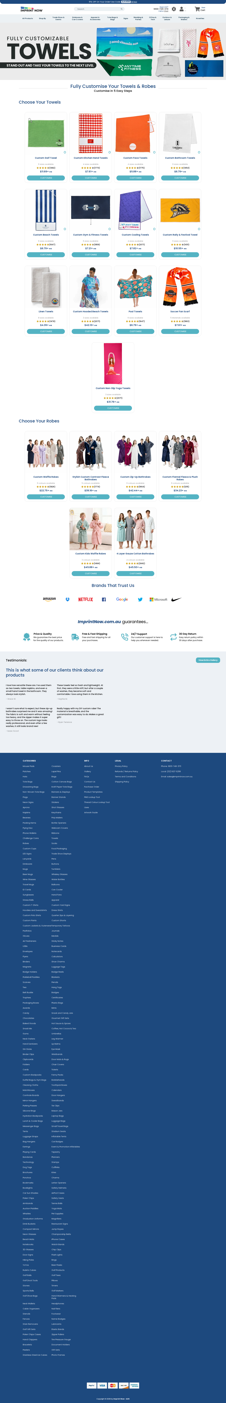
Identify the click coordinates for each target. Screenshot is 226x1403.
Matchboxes (29, 1090)
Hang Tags (57, 987)
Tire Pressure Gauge (61, 1339)
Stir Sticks (27, 1049)
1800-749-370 (161, 9)
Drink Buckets (29, 1223)
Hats (25, 776)
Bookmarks (28, 1182)
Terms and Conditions (125, 776)
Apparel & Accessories (95, 18)
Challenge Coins (31, 838)
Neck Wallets (29, 1303)
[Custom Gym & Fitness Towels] (91, 210)
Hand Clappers (30, 1339)
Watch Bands (58, 1244)
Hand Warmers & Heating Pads (64, 1297)
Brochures (27, 1172)
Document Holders (61, 1344)
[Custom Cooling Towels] (135, 210)
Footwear (56, 1313)
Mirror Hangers (30, 1100)
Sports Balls (28, 1290)
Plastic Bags (57, 1002)
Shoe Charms (58, 961)
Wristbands (57, 1054)
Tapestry (56, 1152)
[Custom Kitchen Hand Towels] (91, 133)
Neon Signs (28, 802)
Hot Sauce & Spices (61, 1023)
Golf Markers (57, 1290)
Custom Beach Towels (46, 234)
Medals (55, 936)
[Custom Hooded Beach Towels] (91, 287)
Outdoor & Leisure (167, 18)
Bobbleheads (58, 1080)
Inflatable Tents (59, 1136)
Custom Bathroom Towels (180, 157)
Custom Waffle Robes (46, 476)
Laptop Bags (58, 1115)
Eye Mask (56, 1049)
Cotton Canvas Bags (62, 781)
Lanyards (27, 858)
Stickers (55, 802)
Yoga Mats (57, 1208)
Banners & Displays (61, 791)
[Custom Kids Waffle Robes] (91, 529)
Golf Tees (56, 1275)
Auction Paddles (30, 1208)
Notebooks (28, 1244)
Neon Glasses (29, 1234)
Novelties (200, 18)
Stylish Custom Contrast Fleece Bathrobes (90, 478)
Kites (54, 1172)
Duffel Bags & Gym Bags (34, 1080)
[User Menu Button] (173, 9)
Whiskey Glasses (59, 874)
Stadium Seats (59, 1131)
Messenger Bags (31, 1126)
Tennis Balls (57, 1203)
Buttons (55, 863)
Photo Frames (58, 1355)
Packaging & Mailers (184, 18)
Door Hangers (58, 1095)
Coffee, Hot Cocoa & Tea (64, 1028)
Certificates (57, 997)
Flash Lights (57, 1254)
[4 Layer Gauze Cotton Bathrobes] (135, 529)
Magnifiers (56, 1218)
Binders (26, 961)
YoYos (26, 1265)
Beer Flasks (57, 1265)
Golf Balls (27, 1275)
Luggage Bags (58, 1121)
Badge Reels (58, 971)
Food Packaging (59, 848)
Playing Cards (29, 1152)
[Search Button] (122, 9)
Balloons (56, 884)
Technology (28, 1162)
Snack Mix (27, 1028)
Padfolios (27, 930)
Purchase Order (91, 786)
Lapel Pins (56, 771)
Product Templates (93, 791)
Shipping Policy (122, 781)
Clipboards (28, 1059)
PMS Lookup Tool (92, 797)
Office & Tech (152, 18)
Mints (54, 1008)
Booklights (28, 1187)
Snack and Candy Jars (62, 1013)
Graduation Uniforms (33, 1218)
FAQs (86, 776)
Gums (26, 1033)
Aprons (26, 807)
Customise (46, 177)
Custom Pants (29, 920)
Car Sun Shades (30, 1193)
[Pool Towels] (135, 287)
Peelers (26, 1349)
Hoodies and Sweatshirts (35, 910)
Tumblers (56, 869)
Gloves (26, 936)
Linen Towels (46, 311)
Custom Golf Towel (46, 157)
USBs (25, 946)
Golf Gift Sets (29, 1329)
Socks (54, 843)
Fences (26, 1318)
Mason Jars (57, 1110)
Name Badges (58, 1318)
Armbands (28, 1203)
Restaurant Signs (60, 1223)
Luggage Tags (58, 966)
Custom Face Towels (135, 157)
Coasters (56, 766)
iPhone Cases (58, 1239)
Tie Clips (55, 1105)
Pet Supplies (57, 1213)
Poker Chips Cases (32, 1334)
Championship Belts (61, 1234)
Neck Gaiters (29, 1038)
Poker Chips (28, 1198)
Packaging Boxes (31, 1002)
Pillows (55, 1280)
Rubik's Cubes (29, 1270)
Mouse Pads (28, 766)
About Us (88, 766)
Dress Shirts (57, 910)
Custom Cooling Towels (135, 234)
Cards (26, 1069)
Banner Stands (59, 797)
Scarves (26, 982)
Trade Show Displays (61, 853)
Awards (26, 1008)
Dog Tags (27, 1167)
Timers (55, 1285)
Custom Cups (29, 848)
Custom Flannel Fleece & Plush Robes (180, 478)
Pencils (55, 982)
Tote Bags (27, 781)
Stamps (55, 1162)
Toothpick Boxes (59, 1085)
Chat (166, 11)
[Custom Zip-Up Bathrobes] (135, 452)
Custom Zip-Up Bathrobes (135, 476)
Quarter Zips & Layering (63, 915)
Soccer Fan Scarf (180, 311)
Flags (25, 797)
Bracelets (27, 1344)
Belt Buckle (28, 992)
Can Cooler (57, 889)
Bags (54, 776)
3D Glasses (28, 1249)
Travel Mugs (28, 884)
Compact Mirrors (31, 1229)
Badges (55, 992)
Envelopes (28, 951)
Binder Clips (28, 1054)
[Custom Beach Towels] (46, 210)
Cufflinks (56, 1167)
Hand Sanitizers (30, 1043)
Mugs (25, 869)
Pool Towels (135, 311)
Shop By (42, 18)
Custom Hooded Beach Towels (90, 311)
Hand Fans (57, 894)
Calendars (57, 1090)
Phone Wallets (29, 833)
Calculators (57, 956)
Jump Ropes (58, 1229)
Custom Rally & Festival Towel (180, 234)
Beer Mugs (28, 874)
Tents (25, 1131)
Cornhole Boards (31, 1095)
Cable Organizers (31, 1308)
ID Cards (27, 889)
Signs (125, 18)
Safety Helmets (59, 1187)
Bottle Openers (59, 822)
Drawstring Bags (30, 786)
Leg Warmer (57, 1038)
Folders (26, 1064)
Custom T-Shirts (30, 905)
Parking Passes (30, 1105)
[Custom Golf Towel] (46, 133)
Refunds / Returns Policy (126, 771)
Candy (26, 1013)
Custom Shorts (59, 920)
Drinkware (27, 863)
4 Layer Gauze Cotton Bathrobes (135, 553)
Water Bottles (58, 879)
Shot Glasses (58, 807)
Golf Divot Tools (30, 1280)
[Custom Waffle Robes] (46, 452)
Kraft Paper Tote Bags (62, 786)
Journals (56, 930)
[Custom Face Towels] (135, 133)
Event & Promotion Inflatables (66, 1146)
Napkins (26, 812)
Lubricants (56, 1324)
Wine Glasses (29, 879)
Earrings (26, 1146)
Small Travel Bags (60, 1126)
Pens (54, 858)
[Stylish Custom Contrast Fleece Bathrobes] (91, 452)
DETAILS (134, 2)
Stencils (26, 1313)
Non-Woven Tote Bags (33, 791)
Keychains (56, 812)
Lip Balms (56, 1043)
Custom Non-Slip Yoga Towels (113, 388)
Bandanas (28, 1157)
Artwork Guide (91, 812)
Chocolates (28, 1018)
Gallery (87, 771)
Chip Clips (56, 1249)
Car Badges (57, 1141)
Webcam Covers (60, 828)
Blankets (56, 977)
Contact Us (89, 781)
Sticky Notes (57, 941)
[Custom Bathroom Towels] (180, 133)
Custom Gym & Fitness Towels (90, 234)
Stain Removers (30, 1324)
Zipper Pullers (58, 1334)
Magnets (27, 966)
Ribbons (55, 833)
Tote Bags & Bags (112, 18)
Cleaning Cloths (30, 1085)
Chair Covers (58, 1064)
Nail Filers (56, 1308)
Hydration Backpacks (33, 1115)
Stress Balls (28, 900)
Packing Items (29, 822)
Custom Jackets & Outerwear (37, 925)
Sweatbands (58, 1100)
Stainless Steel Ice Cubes (35, 1355)
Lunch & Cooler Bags (33, 1121)
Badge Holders (30, 971)
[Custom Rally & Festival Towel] (180, 210)
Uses (86, 807)
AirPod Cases (58, 1193)
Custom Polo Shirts (32, 915)
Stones (26, 1285)
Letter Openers (59, 1182)
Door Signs (28, 1254)
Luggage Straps (30, 1136)
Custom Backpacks (32, 1074)
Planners (56, 1157)
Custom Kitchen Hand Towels (91, 157)
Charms (55, 1177)
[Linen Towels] (46, 287)
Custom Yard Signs (61, 905)
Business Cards (59, 946)
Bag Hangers (29, 1141)
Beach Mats (28, 1239)
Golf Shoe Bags (30, 1295)
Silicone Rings (29, 1110)
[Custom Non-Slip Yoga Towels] (113, 364)
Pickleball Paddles (31, 977)
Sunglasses (28, 894)
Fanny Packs (57, 1074)
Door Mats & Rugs (60, 1059)
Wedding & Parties (138, 18)
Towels (55, 838)
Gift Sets (56, 1349)
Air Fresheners (29, 941)
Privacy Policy (121, 766)
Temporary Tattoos (61, 925)
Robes (26, 843)
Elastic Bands (58, 1329)
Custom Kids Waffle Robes (90, 553)
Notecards (57, 951)
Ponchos (27, 1177)
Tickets (55, 1069)
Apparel (55, 900)
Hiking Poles (28, 1259)
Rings (54, 1259)
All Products (27, 18)
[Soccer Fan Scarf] (180, 287)
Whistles (27, 1213)
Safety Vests (58, 1198)
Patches (27, 771)
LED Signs (27, 853)
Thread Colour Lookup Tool (97, 802)
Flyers (25, 956)
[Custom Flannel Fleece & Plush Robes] (180, 452)
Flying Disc (28, 828)
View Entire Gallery (208, 660)
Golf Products (58, 1270)
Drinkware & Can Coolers (77, 18)
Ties (24, 987)
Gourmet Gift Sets (60, 1018)
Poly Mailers (57, 817)
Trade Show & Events (58, 18)
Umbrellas (56, 1033)
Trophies (27, 997)
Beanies (26, 817)
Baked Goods (29, 1023)
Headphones (58, 1303)
